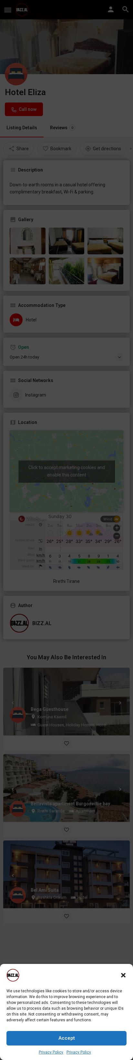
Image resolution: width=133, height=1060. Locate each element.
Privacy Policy (51, 1052)
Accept (66, 1038)
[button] (123, 975)
